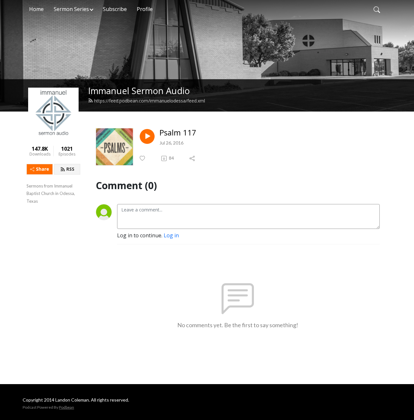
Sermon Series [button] (71, 9)
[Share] (192, 158)
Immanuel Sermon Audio (139, 91)
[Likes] (143, 158)
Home (36, 9)
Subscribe (115, 9)
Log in (171, 235)
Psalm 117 (177, 132)
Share (42, 169)
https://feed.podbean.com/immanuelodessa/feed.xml (149, 101)
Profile (145, 9)
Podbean (66, 407)
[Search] (377, 9)
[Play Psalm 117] (147, 136)
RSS (70, 169)
